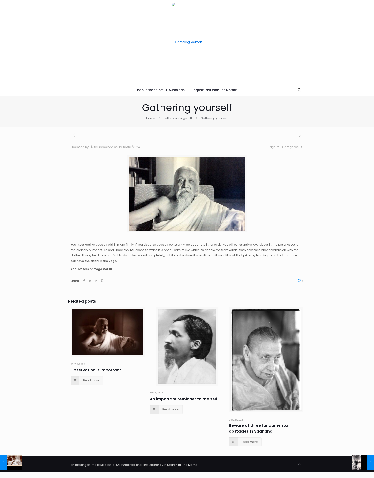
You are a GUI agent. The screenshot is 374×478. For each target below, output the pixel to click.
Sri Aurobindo (103, 147)
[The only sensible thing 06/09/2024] (363, 462)
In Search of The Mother (181, 465)
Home (150, 118)
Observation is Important (96, 370)
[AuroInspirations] (187, 42)
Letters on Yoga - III (178, 118)
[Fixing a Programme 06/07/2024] (11, 462)
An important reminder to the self (183, 399)
